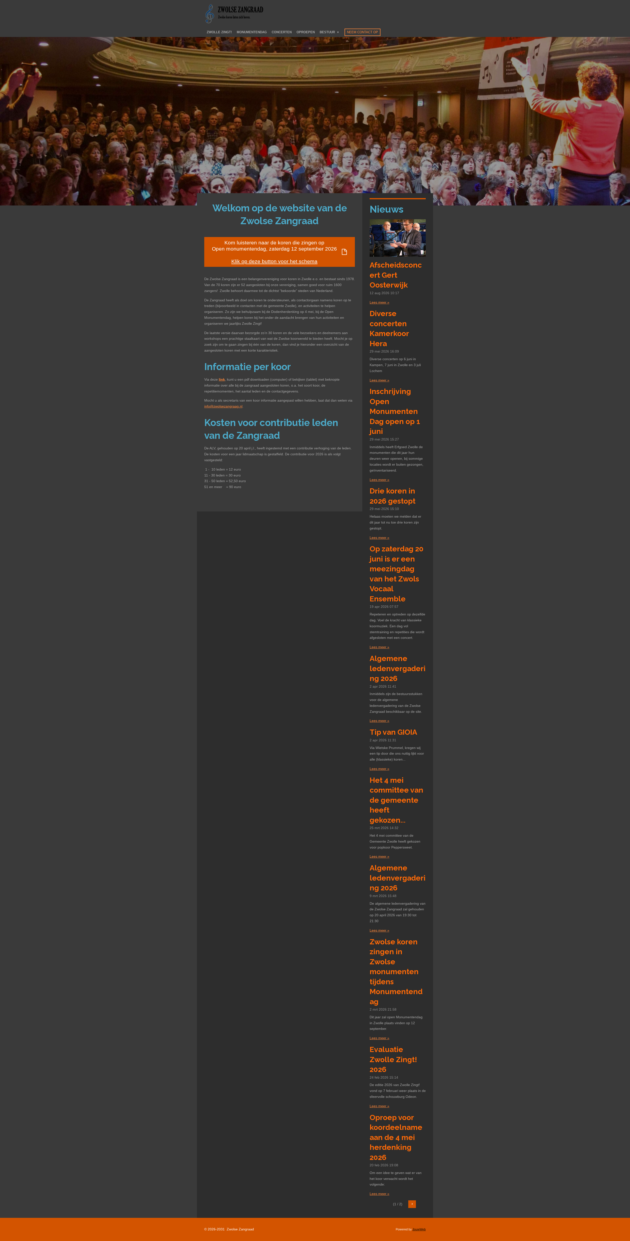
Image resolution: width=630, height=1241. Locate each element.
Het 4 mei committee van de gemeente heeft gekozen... (396, 800)
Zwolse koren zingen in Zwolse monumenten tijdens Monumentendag (396, 971)
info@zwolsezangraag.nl (223, 406)
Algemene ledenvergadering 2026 (397, 668)
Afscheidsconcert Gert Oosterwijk (396, 275)
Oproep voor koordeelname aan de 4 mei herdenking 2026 (396, 1137)
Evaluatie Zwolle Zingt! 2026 (393, 1059)
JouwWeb (419, 1229)
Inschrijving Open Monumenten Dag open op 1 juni (395, 411)
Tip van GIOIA (393, 732)
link (222, 379)
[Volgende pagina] (412, 1204)
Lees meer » (379, 302)
